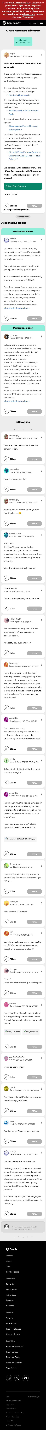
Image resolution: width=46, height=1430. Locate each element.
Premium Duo (12, 1351)
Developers (11, 1289)
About (9, 1261)
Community (14, 23)
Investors (10, 1300)
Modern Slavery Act (12, 1417)
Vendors (10, 1305)
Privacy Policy (10, 1405)
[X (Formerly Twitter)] (17, 1378)
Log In (35, 22)
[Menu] (41, 22)
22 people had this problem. (17, 209)
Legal (8, 1397)
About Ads (9, 1413)
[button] (41, 55)
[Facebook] (25, 1378)
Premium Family (13, 1357)
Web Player (11, 1323)
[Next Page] (31, 429)
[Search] (29, 22)
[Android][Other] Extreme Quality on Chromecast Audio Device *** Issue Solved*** (25, 156)
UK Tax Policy (10, 1421)
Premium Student (14, 1362)
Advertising (11, 1294)
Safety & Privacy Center (13, 1401)
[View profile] (6, 54)
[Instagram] (9, 1378)
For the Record (12, 1271)
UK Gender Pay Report (13, 1425)
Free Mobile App (13, 1328)
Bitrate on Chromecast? (19, 95)
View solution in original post (16, 308)
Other (15, 194)
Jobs (8, 1266)
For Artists (10, 1284)
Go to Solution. (19, 186)
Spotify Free (11, 1368)
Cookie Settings (11, 1409)
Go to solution (24, 42)
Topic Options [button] (22, 216)
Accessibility (19, 1413)
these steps (29, 14)
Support (10, 1318)
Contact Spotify (13, 1334)
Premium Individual (14, 1346)
